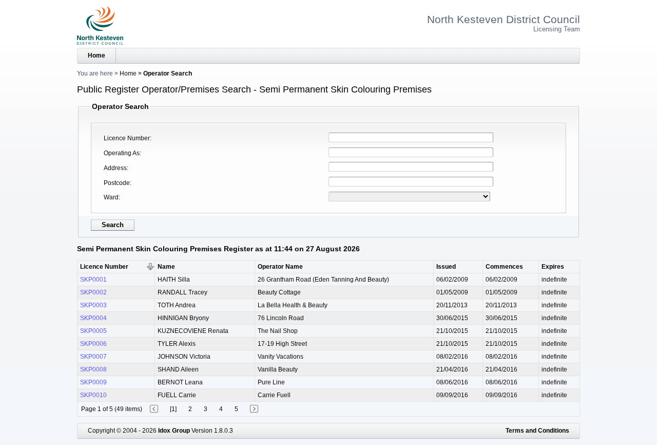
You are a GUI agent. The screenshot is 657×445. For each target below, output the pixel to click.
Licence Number (127, 138)
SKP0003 (93, 305)
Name (166, 266)
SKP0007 (93, 356)
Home (96, 55)
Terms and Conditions (537, 430)
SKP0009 (93, 382)
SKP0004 (93, 318)
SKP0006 (93, 343)
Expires (553, 266)
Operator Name (280, 266)
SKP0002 (93, 292)
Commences (504, 266)
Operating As (122, 153)
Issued (446, 266)
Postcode (117, 183)
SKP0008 (93, 369)
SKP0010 (93, 395)
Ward (111, 197)
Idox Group (174, 430)
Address (115, 168)
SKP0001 (93, 279)
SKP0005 (93, 331)
